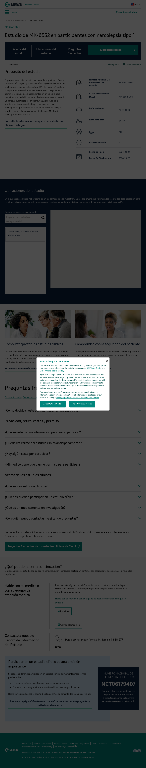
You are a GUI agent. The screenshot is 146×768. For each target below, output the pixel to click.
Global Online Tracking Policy (52, 371)
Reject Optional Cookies (82, 404)
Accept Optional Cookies (52, 404)
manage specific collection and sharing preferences (77, 398)
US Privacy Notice (94, 368)
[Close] (107, 361)
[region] (73, 384)
